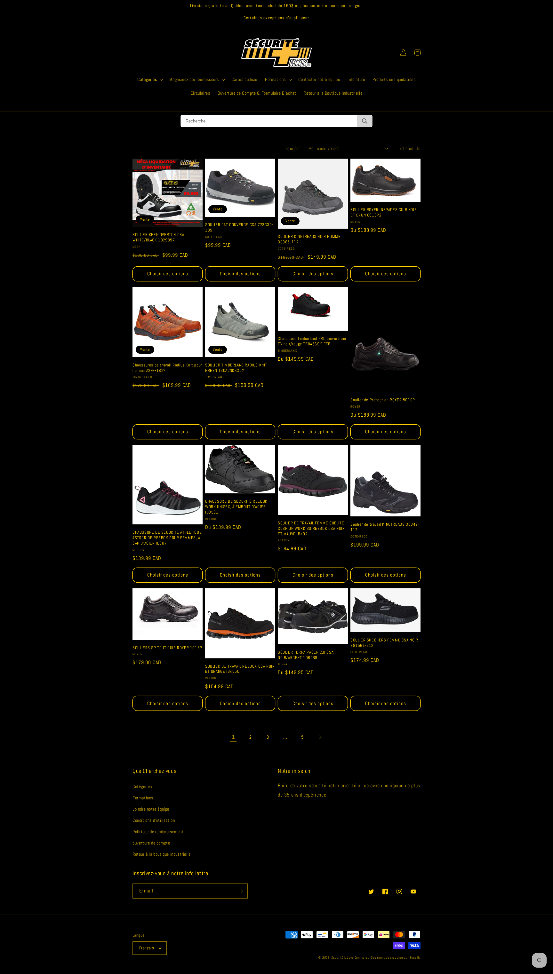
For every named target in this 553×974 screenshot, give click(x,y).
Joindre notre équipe (150, 809)
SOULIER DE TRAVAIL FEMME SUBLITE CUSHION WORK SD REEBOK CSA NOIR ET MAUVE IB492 (311, 529)
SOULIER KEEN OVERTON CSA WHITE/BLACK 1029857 (158, 237)
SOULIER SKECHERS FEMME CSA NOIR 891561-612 (384, 643)
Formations (142, 798)
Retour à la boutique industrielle (161, 854)
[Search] (364, 121)
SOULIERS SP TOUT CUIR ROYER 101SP (167, 647)
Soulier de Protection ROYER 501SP (382, 400)
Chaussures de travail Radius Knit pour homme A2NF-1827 (167, 368)
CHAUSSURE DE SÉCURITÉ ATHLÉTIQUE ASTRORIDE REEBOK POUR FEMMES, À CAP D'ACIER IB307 (167, 538)
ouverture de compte (151, 843)
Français (146, 948)
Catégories (142, 786)
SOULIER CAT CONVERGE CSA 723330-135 (239, 227)
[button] (149, 79)
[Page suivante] (320, 737)
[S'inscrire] (240, 891)
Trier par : (293, 148)
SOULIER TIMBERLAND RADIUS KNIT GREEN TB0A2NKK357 (236, 368)
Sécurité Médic (342, 957)
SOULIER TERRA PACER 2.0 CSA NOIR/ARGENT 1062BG (305, 655)
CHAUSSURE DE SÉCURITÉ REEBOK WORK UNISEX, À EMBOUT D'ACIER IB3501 (236, 507)
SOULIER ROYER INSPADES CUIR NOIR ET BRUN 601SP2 (383, 212)
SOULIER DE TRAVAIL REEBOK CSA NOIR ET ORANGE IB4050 (240, 669)
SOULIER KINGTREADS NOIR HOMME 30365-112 (309, 239)
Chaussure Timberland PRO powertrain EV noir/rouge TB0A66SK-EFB (312, 341)
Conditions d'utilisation (153, 820)
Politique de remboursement (158, 832)
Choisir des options (167, 274)
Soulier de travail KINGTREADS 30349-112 (385, 527)
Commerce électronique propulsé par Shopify (388, 957)
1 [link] (233, 737)
